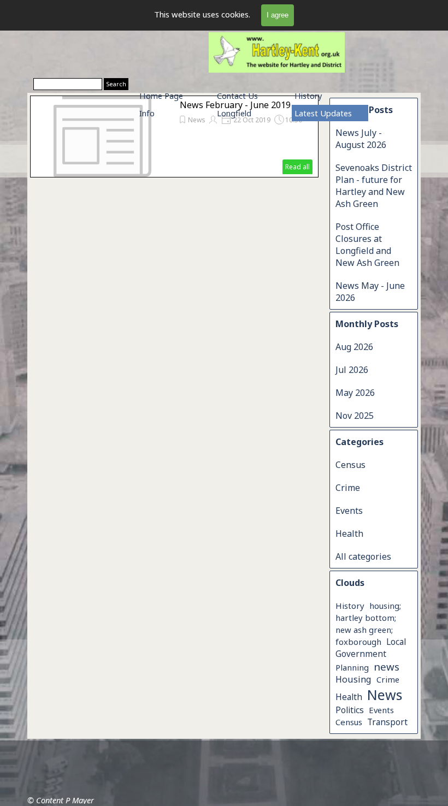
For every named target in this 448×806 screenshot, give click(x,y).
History (308, 95)
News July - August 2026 (360, 139)
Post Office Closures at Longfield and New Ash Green (367, 245)
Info (147, 113)
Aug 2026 (354, 347)
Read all (297, 166)
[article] (174, 136)
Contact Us (237, 95)
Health (349, 534)
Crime (347, 488)
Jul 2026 (351, 370)
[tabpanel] (74, 745)
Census (350, 465)
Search (116, 84)
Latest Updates (323, 113)
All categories (363, 556)
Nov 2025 (354, 416)
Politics (349, 710)
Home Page (161, 95)
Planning (352, 667)
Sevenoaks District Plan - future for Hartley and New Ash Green (373, 186)
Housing (353, 679)
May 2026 (355, 393)
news (386, 666)
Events (349, 511)
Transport (387, 722)
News (384, 694)
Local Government (370, 648)
